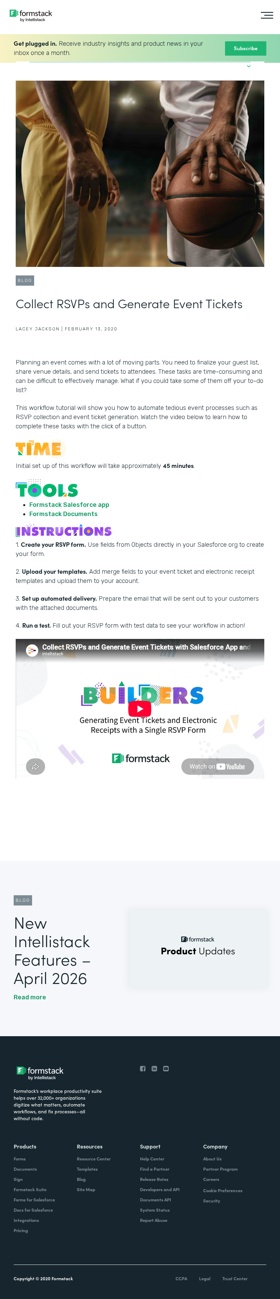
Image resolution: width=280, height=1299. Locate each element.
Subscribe (245, 48)
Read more (30, 997)
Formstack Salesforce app (69, 505)
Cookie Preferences (222, 1190)
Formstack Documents (63, 514)
